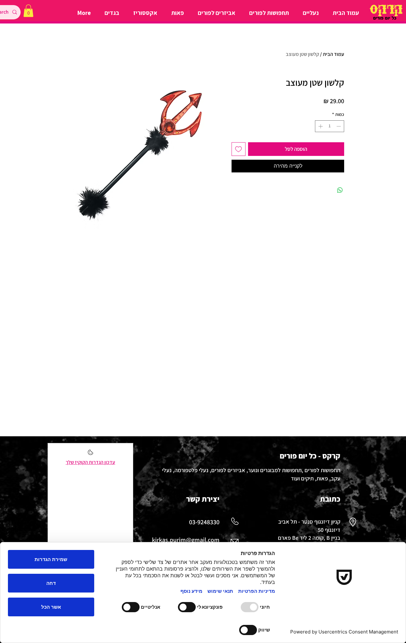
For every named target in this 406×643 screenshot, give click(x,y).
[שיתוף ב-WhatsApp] (340, 190)
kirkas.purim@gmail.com (185, 540)
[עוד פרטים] (90, 454)
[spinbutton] (329, 126)
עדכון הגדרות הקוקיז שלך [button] (90, 462)
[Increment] (320, 126)
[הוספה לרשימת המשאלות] (239, 149)
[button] (28, 10)
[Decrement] (339, 126)
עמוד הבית (333, 54)
